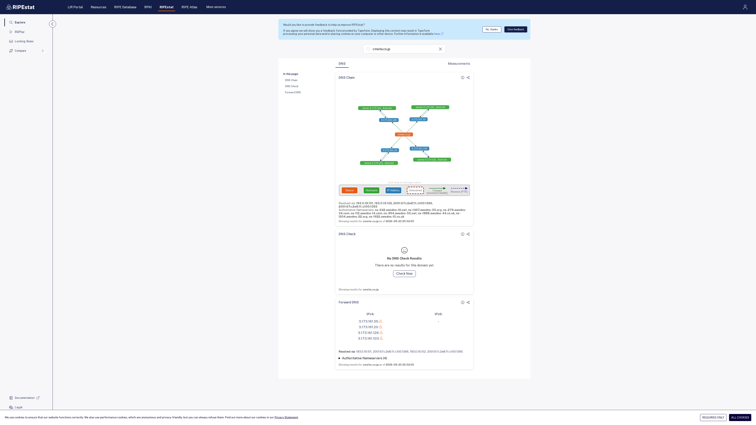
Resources (98, 7)
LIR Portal (75, 7)
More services (216, 7)
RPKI (148, 7)
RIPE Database (125, 7)
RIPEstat (167, 7)
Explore (20, 22)
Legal (18, 407)
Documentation (25, 397)
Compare (20, 50)
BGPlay (20, 31)
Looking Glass (24, 41)
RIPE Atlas (189, 7)
